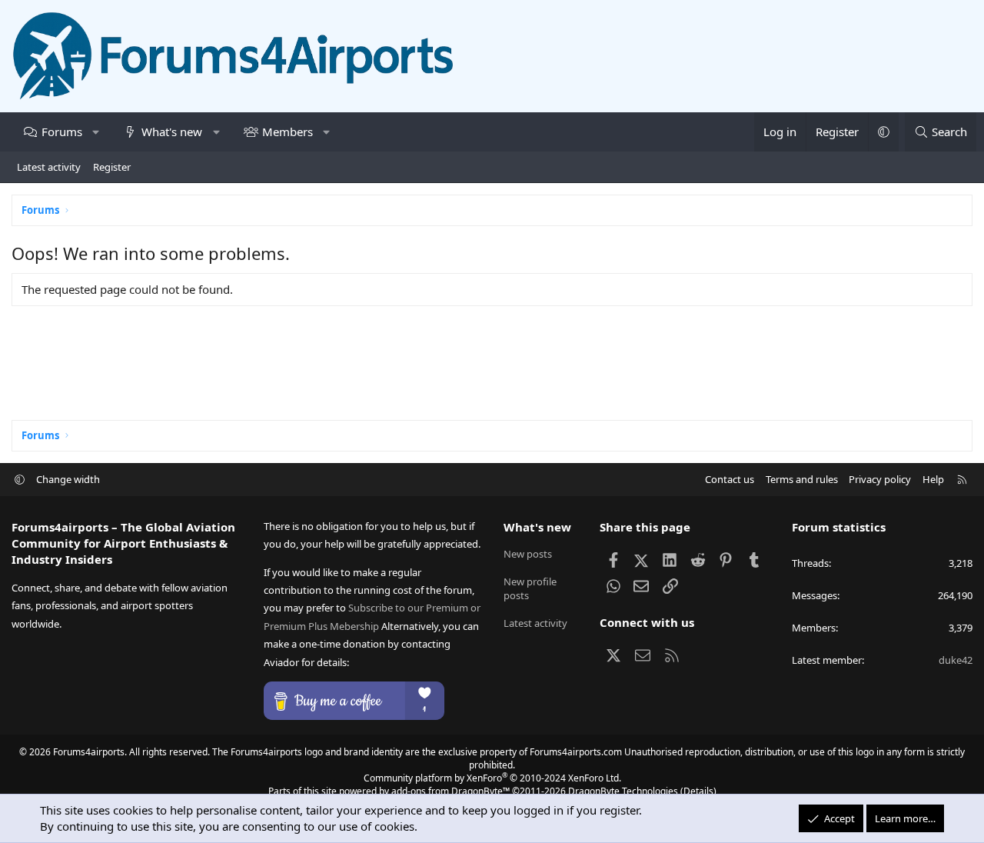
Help (933, 479)
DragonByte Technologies (623, 791)
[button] (96, 132)
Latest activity (49, 167)
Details (698, 791)
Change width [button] (68, 479)
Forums (62, 131)
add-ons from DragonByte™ (450, 791)
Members (287, 131)
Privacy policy (880, 479)
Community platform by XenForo (492, 778)
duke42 (955, 660)
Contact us (729, 479)
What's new (171, 131)
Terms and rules (802, 479)
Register (112, 167)
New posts (528, 554)
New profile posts (530, 588)
